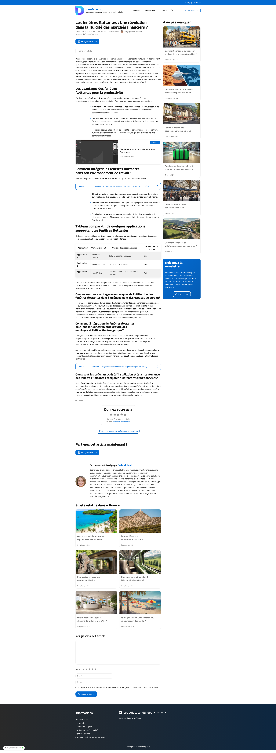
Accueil (136, 10)
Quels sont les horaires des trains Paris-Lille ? (175, 206)
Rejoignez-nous (194, 2)
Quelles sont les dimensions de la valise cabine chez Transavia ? (180, 167)
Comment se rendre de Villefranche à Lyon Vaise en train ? (181, 244)
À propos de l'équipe (83, 726)
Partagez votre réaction (13, 748)
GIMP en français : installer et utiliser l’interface (137, 151)
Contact (163, 10)
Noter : (78, 669)
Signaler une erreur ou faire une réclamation (119, 431)
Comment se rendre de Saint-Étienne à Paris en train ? (135, 578)
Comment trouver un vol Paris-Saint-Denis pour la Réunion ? (179, 91)
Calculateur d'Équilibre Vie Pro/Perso (90, 737)
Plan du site (80, 723)
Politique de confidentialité (86, 730)
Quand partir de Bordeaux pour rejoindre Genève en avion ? (91, 538)
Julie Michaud (125, 465)
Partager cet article (88, 41)
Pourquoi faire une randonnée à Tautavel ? (132, 538)
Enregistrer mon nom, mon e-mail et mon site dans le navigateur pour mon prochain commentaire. (118, 687)
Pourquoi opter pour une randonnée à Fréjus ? (88, 578)
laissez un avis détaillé (121, 421)
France (80, 401)
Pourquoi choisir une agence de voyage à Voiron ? (178, 129)
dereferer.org (94, 9)
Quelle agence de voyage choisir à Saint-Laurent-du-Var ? (92, 619)
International (149, 10)
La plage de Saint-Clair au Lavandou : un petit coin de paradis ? (137, 619)
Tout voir (160, 712)
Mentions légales (82, 733)
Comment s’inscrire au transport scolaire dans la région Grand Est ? (181, 52)
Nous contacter (82, 719)
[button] (172, 10)
